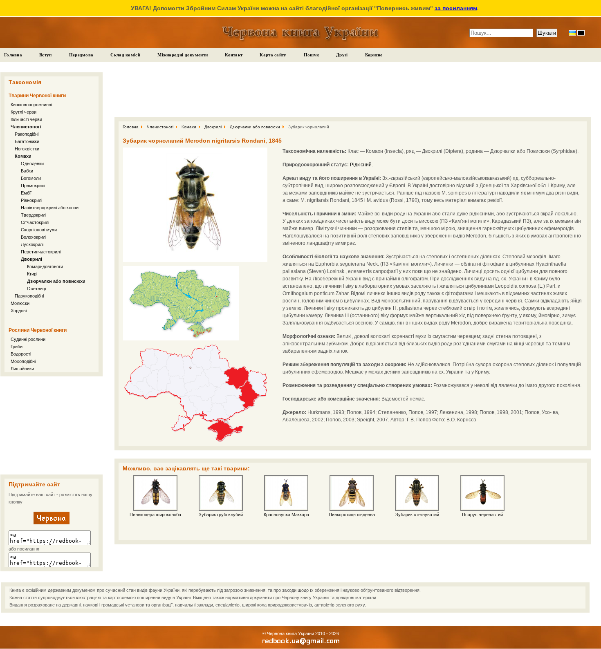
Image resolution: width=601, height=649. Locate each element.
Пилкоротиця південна (352, 514)
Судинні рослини (28, 339)
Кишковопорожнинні (31, 104)
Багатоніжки (27, 141)
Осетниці (36, 288)
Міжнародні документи (182, 54)
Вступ (45, 54)
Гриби (16, 346)
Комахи (23, 156)
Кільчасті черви (26, 119)
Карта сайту (273, 54)
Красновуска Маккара (286, 514)
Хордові (19, 310)
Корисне (374, 54)
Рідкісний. (361, 165)
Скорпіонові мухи (39, 229)
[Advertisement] (51, 425)
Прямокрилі (33, 185)
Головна (13, 54)
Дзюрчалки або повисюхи (56, 281)
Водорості (21, 353)
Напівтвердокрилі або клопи (49, 207)
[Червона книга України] (52, 522)
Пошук (311, 54)
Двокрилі (31, 259)
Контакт (233, 54)
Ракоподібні (26, 134)
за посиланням (456, 8)
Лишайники (22, 368)
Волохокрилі (33, 237)
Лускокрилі (32, 244)
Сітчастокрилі (35, 222)
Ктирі (32, 273)
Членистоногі (26, 126)
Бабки (27, 170)
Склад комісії (125, 54)
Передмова (81, 54)
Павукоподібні (29, 295)
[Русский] (581, 33)
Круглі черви (23, 112)
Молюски (20, 303)
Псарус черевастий (482, 514)
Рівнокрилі (31, 200)
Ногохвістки (27, 148)
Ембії (26, 192)
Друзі (342, 54)
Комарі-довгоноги (45, 266)
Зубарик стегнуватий (417, 514)
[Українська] (572, 33)
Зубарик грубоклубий (221, 514)
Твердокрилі (33, 215)
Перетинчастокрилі (41, 251)
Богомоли (31, 178)
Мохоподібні (23, 361)
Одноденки (32, 163)
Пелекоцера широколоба (155, 514)
